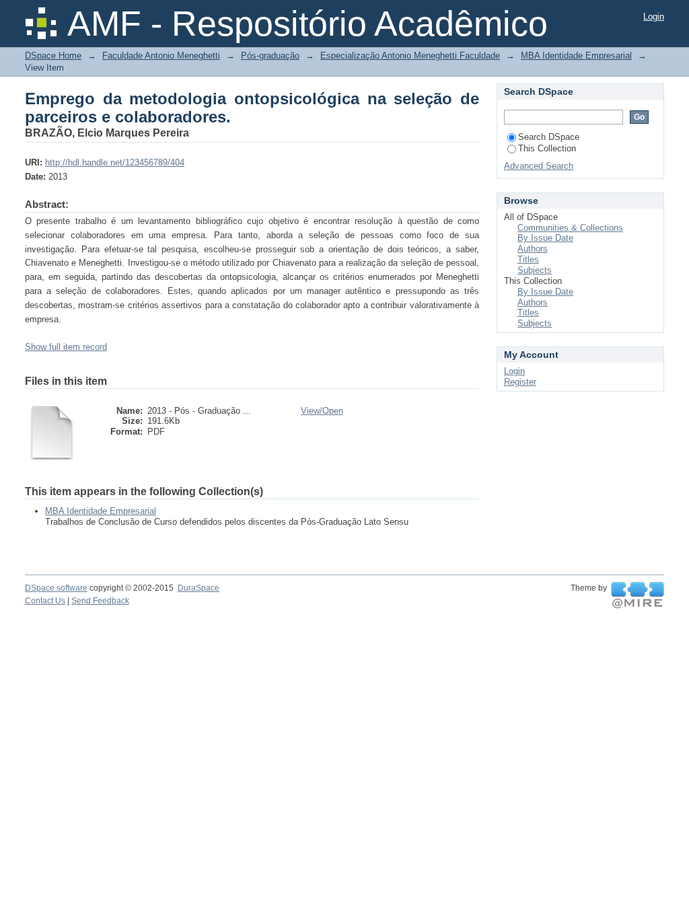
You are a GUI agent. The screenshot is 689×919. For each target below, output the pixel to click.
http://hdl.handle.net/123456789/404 (114, 162)
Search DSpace (548, 137)
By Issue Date (545, 238)
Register (520, 382)
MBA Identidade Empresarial (576, 55)
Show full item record (66, 347)
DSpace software (56, 588)
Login (653, 16)
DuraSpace (198, 588)
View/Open (322, 411)
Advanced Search (538, 166)
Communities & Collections (570, 228)
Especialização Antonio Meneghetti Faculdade (410, 55)
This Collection (547, 148)
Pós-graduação (270, 55)
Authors (532, 249)
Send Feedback (100, 600)
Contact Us (45, 600)
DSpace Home (53, 55)
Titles (528, 259)
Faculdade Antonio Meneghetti (161, 55)
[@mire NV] (637, 595)
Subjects (534, 270)
